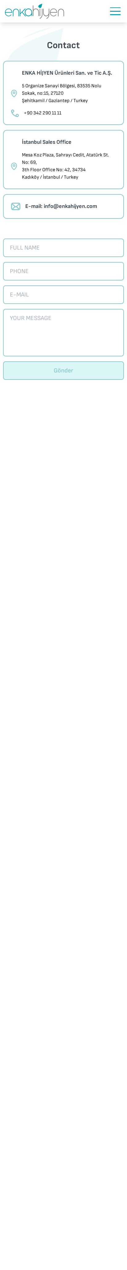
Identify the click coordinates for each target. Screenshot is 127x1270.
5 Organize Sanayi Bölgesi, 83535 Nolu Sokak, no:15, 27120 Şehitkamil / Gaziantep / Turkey (61, 93)
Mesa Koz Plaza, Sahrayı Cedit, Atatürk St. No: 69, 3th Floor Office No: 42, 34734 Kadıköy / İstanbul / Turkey (65, 166)
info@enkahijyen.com (70, 206)
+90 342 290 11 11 (42, 113)
